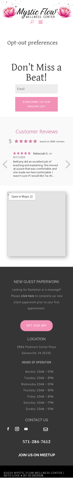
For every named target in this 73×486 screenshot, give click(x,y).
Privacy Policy (57, 484)
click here (27, 296)
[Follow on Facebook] (8, 429)
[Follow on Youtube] (26, 429)
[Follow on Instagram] (17, 429)
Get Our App (36, 325)
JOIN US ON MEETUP (36, 455)
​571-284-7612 (36, 441)
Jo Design (35, 475)
